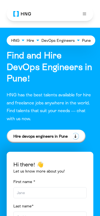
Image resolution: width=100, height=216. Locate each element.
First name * (24, 181)
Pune (86, 40)
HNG (15, 40)
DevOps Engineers (58, 40)
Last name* (23, 206)
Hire (30, 40)
